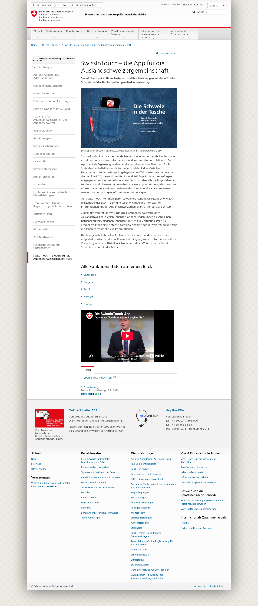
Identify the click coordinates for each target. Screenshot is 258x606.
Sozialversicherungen (142, 502)
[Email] (99, 393)
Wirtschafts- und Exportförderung (199, 509)
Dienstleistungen (97, 31)
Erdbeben (86, 492)
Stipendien (137, 528)
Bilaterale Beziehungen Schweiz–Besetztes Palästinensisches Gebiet (203, 502)
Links (86, 370)
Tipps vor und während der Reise (98, 472)
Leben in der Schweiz (192, 472)
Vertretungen (54, 31)
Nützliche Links (139, 549)
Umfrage (89, 304)
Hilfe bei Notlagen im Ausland (147, 479)
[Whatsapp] (96, 393)
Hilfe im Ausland (90, 502)
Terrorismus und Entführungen (97, 487)
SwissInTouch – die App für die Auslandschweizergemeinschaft (147, 577)
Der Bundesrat (44, 5)
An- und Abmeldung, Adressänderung (151, 459)
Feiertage (36, 464)
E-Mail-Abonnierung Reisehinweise (99, 512)
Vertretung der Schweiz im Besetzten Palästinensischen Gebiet (51, 485)
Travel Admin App (90, 518)
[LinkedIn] (89, 393)
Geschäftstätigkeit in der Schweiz (198, 482)
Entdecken (90, 274)
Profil (87, 289)
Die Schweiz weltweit (87, 5)
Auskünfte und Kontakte (194, 467)
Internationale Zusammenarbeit (180, 32)
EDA (63, 5)
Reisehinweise (74, 31)
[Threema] (92, 393)
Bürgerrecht (137, 559)
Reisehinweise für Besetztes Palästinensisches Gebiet (95, 461)
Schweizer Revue (140, 554)
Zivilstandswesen (140, 565)
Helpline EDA (175, 410)
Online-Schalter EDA (83, 410)
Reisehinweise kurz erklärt (95, 467)
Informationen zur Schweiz (195, 477)
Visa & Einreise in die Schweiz (123, 32)
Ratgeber (89, 282)
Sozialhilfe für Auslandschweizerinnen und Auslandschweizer (154, 486)
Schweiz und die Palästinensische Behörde (150, 34)
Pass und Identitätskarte (143, 464)
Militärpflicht (138, 512)
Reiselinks (86, 507)
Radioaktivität (88, 497)
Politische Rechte (140, 469)
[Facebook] (82, 393)
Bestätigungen (138, 497)
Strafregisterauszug (141, 518)
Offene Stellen (39, 469)
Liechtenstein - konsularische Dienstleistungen (146, 535)
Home (34, 45)
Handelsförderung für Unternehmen (150, 570)
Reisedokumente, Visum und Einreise (100, 477)
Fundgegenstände (140, 507)
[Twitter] (86, 393)
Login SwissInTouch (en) (98, 377)
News (34, 459)
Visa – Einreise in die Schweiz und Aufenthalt (198, 461)
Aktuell (38, 31)
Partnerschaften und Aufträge (196, 528)
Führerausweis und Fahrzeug (146, 474)
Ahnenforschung (140, 522)
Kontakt (88, 296)
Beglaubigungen (140, 492)
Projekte (185, 523)
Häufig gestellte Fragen (93, 482)
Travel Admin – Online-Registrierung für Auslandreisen (152, 543)
